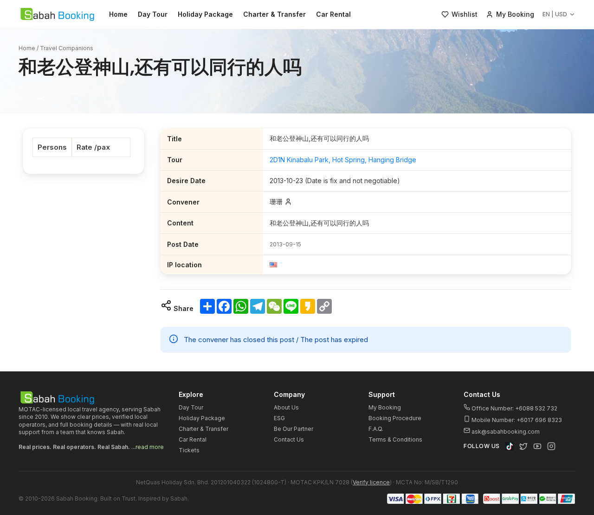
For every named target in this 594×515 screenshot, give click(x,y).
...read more (147, 446)
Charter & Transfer (274, 14)
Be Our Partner (293, 428)
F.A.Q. (375, 428)
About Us (286, 407)
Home (118, 14)
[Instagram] (551, 446)
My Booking (384, 407)
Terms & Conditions (395, 439)
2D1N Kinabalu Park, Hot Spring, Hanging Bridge (343, 160)
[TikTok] (509, 446)
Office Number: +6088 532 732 (513, 408)
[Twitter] (523, 446)
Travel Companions (66, 48)
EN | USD (554, 14)
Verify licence (371, 482)
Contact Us (289, 439)
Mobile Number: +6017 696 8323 (516, 419)
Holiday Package (205, 14)
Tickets (189, 450)
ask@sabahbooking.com (505, 431)
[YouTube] (537, 446)
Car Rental (333, 14)
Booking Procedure (394, 418)
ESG (279, 418)
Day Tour (153, 14)
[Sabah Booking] (57, 14)
